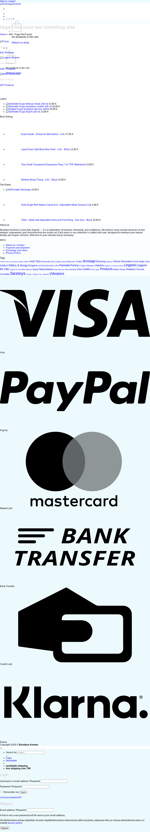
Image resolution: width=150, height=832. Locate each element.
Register (4, 828)
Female (64, 265)
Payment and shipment (18, 247)
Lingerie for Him (15, 269)
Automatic (46, 261)
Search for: (11, 752)
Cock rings (138, 261)
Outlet (86, 269)
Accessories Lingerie (16, 261)
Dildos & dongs (18, 265)
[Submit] (7, 756)
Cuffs (147, 261)
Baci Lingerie (56, 261)
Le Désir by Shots (116, 266)
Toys (40, 274)
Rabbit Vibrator (119, 269)
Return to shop (20, 42)
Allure (26, 262)
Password (11, 786)
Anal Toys (35, 261)
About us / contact (15, 245)
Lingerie (130, 265)
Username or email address (20, 781)
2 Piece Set (4, 261)
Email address (13, 810)
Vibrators (57, 274)
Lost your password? (11, 797)
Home (3, 34)
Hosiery (107, 266)
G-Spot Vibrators (87, 265)
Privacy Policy (13, 253)
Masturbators (46, 269)
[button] (10, 19)
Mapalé (36, 269)
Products (106, 269)
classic (109, 262)
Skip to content (7, 1)
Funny (74, 265)
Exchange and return (17, 250)
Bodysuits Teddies (74, 261)
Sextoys (17, 273)
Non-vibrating (70, 269)
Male (23, 269)
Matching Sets (59, 269)
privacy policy (15, 823)
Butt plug (100, 261)
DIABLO (4, 265)
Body (64, 261)
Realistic (131, 269)
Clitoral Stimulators (122, 261)
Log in (23, 792)
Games (99, 265)
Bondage (89, 261)
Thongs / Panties (32, 274)
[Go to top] (1, 748)
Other (79, 269)
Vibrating (46, 274)
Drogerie (33, 265)
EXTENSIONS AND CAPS (48, 266)
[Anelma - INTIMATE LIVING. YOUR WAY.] (10, 4)
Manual (29, 269)
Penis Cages (94, 269)
